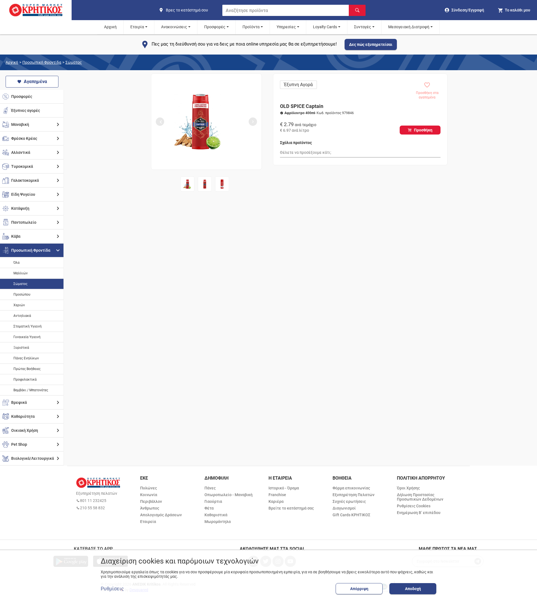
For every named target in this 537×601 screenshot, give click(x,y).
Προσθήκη (423, 130)
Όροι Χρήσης (408, 488)
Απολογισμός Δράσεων (161, 515)
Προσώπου (21, 294)
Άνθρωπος (149, 508)
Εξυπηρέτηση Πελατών (354, 494)
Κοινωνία (148, 494)
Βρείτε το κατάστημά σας (291, 508)
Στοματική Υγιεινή (27, 326)
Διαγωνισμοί (344, 508)
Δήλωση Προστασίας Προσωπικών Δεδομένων (420, 496)
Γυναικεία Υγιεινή (27, 337)
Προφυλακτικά (25, 379)
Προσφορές (214, 27)
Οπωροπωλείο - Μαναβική (228, 494)
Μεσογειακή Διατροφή (408, 27)
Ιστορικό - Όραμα (283, 488)
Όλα (16, 263)
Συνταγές (362, 27)
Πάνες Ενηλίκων (26, 358)
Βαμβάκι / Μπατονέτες (30, 390)
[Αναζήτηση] (357, 10)
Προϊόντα (251, 27)
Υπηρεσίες (286, 27)
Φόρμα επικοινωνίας (351, 488)
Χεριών (19, 305)
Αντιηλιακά (22, 316)
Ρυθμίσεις (112, 588)
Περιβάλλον (151, 501)
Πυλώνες (148, 488)
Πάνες (210, 488)
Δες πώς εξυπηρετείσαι (370, 44)
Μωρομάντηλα (217, 521)
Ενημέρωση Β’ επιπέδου (419, 512)
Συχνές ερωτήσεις (349, 501)
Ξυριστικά (21, 348)
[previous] (160, 121)
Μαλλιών (20, 273)
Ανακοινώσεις (174, 27)
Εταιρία (137, 27)
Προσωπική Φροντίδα (41, 62)
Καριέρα (276, 501)
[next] (253, 121)
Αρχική (110, 27)
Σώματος (73, 62)
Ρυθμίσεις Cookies (413, 506)
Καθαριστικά (215, 515)
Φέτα (209, 508)
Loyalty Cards (325, 27)
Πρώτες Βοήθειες (27, 369)
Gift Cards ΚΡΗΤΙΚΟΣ (351, 515)
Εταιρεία (148, 521)
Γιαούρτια (213, 501)
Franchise (277, 494)
